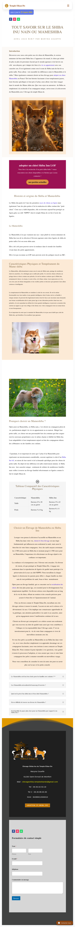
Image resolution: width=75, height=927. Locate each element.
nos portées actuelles (37, 182)
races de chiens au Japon (48, 203)
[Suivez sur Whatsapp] (18, 19)
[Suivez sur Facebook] (10, 19)
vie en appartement (48, 65)
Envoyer (16, 898)
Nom (29, 854)
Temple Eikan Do (15, 5)
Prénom (14, 854)
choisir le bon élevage (42, 541)
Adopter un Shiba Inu (37, 805)
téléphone (15, 869)
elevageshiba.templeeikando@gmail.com (40, 782)
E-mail (14, 859)
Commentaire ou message (20, 880)
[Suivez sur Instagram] (14, 19)
